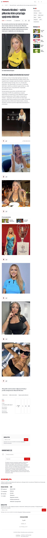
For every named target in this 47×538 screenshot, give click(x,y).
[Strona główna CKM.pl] (6, 1)
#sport (35, 15)
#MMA (39, 17)
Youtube (4, 493)
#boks (40, 12)
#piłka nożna (5, 395)
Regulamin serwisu (14, 497)
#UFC (40, 19)
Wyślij (28, 459)
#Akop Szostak (37, 10)
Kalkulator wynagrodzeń (15, 501)
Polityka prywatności (14, 499)
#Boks (35, 17)
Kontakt (11, 493)
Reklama (12, 491)
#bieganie (36, 19)
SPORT (6, 5)
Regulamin (23, 441)
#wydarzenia (36, 21)
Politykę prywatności (8, 443)
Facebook (4, 489)
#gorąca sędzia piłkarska (23, 395)
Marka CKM (12, 489)
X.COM (4, 496)
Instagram (4, 491)
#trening (35, 12)
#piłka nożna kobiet (13, 395)
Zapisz (26, 439)
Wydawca (12, 495)
